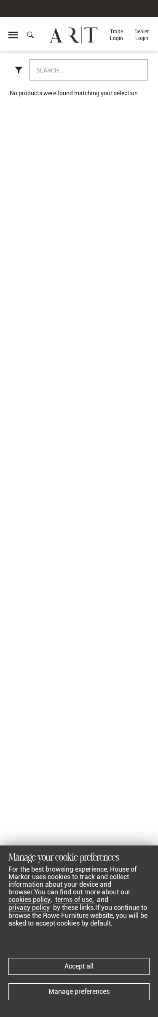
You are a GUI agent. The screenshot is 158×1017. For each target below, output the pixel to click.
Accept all (79, 966)
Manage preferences (79, 991)
